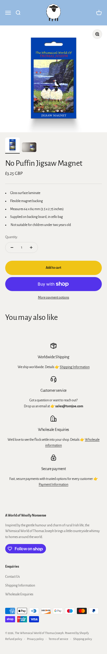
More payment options (53, 297)
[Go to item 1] (12, 145)
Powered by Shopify (77, 633)
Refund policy (13, 639)
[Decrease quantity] (11, 247)
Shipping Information (75, 367)
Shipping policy (82, 639)
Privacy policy (35, 639)
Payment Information (53, 484)
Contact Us (12, 577)
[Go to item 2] (29, 148)
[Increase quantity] (31, 247)
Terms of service (58, 639)
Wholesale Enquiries (19, 594)
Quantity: (11, 237)
